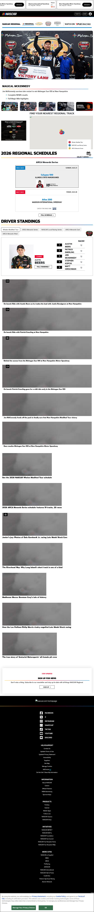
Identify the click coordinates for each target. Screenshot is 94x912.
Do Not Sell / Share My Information (47, 772)
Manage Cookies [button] (47, 766)
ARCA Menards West (10, 234)
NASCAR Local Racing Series (51, 230)
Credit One (47, 876)
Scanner (47, 808)
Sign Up (46, 687)
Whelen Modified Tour (10, 230)
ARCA (47, 861)
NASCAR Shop (47, 819)
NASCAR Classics (47, 817)
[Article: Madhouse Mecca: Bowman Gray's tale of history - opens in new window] (24, 584)
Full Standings (43, 267)
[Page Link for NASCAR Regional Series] (28, 24)
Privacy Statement (39, 896)
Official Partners (47, 788)
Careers (47, 785)
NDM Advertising (47, 791)
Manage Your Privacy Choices (24, 908)
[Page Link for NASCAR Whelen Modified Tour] (48, 24)
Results (19, 5)
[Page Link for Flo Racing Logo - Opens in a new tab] (83, 24)
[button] (61, 132)
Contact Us (47, 748)
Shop (85, 14)
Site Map (47, 763)
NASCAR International (47, 870)
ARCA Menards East (72, 230)
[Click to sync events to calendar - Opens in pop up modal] (89, 153)
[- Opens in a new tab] (13, 130)
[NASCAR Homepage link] (47, 699)
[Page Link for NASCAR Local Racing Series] (57, 24)
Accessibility (47, 757)
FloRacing (47, 864)
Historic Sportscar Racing (47, 879)
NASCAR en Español (47, 855)
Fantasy (47, 805)
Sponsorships (47, 794)
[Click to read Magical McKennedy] (47, 55)
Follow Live (47, 814)
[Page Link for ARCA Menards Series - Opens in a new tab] (39, 24)
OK (46, 908)
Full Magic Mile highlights (18, 99)
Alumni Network (47, 882)
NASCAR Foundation (47, 836)
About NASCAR (47, 782)
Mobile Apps (47, 811)
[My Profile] (90, 14)
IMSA (47, 858)
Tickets (77, 14)
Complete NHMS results (18, 95)
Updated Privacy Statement (47, 754)
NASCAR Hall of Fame (47, 873)
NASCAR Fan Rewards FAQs (47, 845)
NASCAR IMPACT (47, 830)
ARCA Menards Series (30, 230)
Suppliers (47, 760)
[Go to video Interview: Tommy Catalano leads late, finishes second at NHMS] (47, 106)
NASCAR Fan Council (47, 839)
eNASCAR (47, 867)
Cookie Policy (61, 896)
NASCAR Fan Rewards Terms (47, 842)
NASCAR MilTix (47, 833)
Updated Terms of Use (47, 751)
